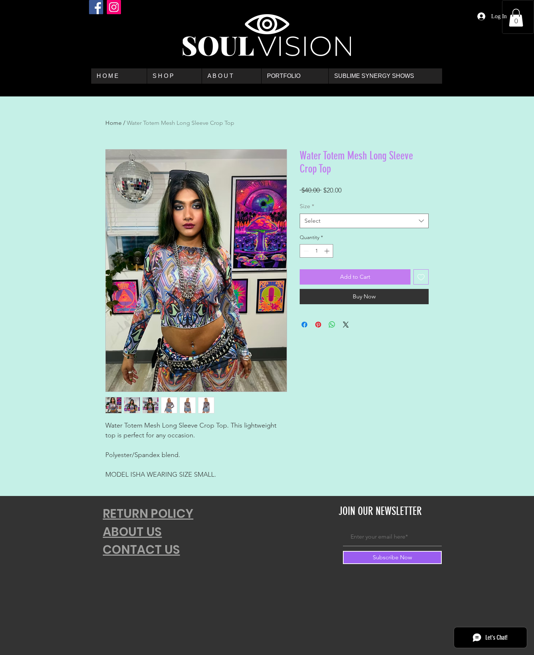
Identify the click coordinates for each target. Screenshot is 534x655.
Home (113, 122)
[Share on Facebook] (304, 324)
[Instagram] (114, 7)
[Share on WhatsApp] (332, 324)
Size (307, 206)
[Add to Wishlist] (421, 277)
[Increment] (327, 251)
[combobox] (364, 221)
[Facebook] (96, 7)
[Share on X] (345, 324)
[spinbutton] (316, 251)
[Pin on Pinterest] (318, 324)
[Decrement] (305, 251)
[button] (516, 18)
